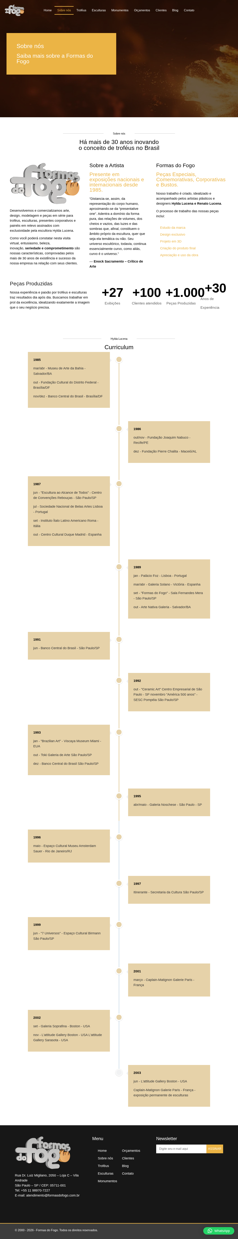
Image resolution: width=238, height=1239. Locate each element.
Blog (175, 10)
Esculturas (99, 10)
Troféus (81, 10)
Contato (189, 10)
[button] (232, 10)
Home (48, 10)
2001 (137, 971)
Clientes (161, 10)
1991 (37, 639)
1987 (37, 484)
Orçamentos (142, 10)
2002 (37, 1018)
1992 (137, 681)
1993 (37, 732)
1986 (137, 429)
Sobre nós (64, 10)
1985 (37, 360)
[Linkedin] (41, 1208)
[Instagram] (29, 1208)
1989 (137, 567)
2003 (137, 1073)
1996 (37, 837)
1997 (137, 884)
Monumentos (119, 10)
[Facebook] (18, 1208)
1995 (137, 796)
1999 (37, 925)
